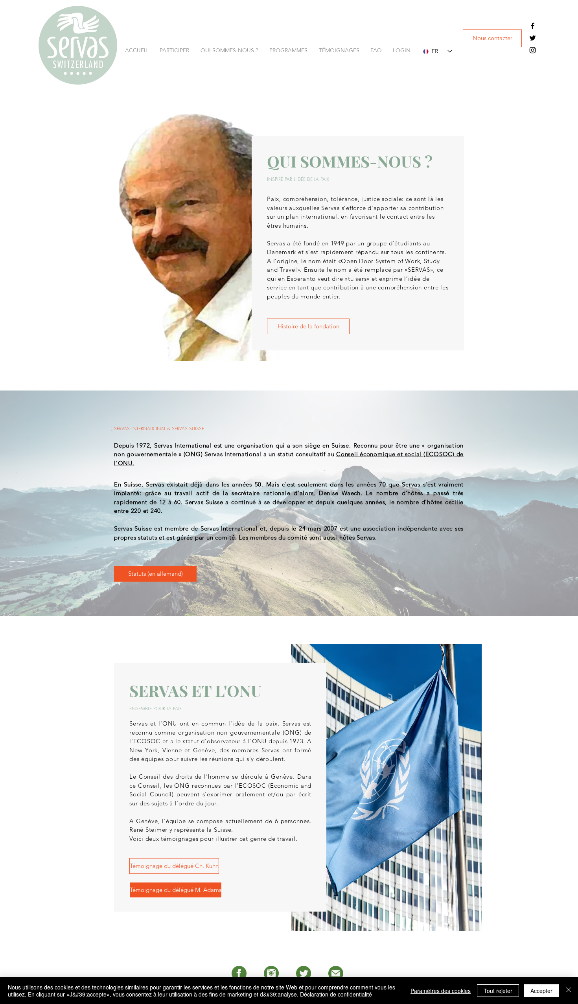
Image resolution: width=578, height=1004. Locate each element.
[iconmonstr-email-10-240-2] (335, 973)
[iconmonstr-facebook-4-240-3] (239, 973)
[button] (176, 50)
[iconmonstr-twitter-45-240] (303, 973)
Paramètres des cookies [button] (440, 991)
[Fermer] (568, 991)
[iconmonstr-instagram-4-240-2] (271, 973)
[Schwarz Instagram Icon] (532, 50)
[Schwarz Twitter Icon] (532, 38)
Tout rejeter (498, 991)
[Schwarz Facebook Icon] (532, 26)
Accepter (541, 991)
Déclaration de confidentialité (336, 994)
